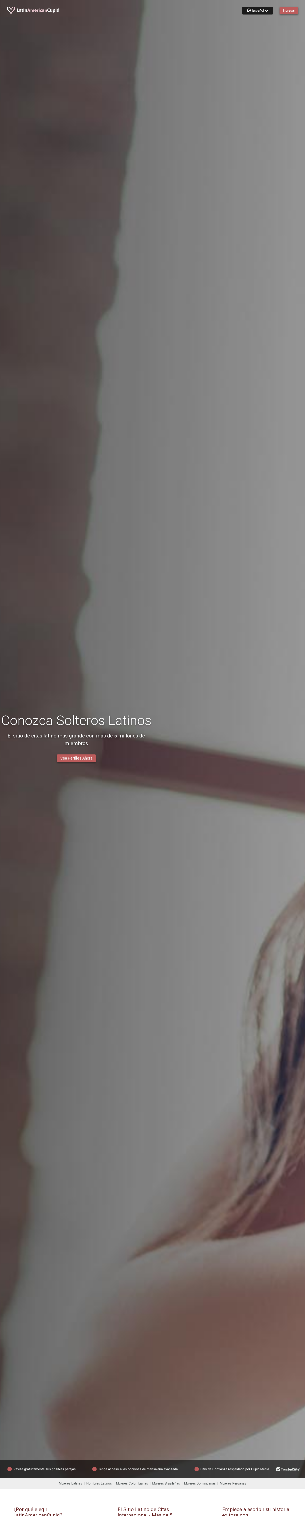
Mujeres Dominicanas (200, 1483)
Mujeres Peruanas (233, 1483)
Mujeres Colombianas (132, 1483)
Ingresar (289, 10)
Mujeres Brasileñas (166, 1483)
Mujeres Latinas (70, 1483)
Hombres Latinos (99, 1483)
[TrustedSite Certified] (288, 1469)
